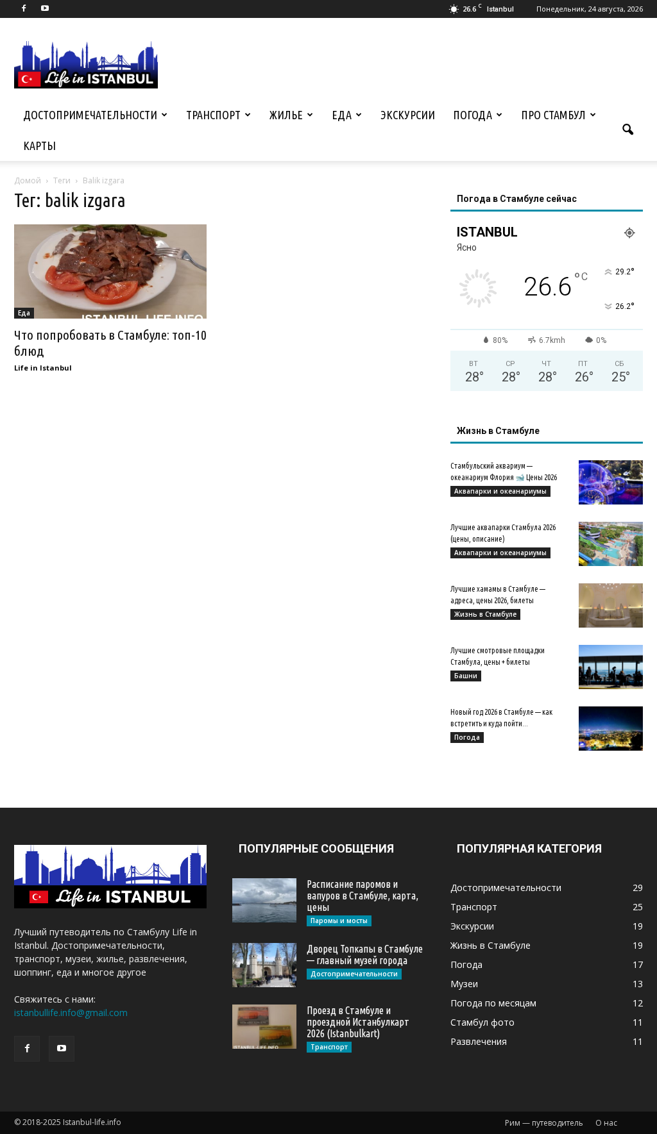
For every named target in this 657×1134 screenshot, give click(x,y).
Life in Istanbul (43, 367)
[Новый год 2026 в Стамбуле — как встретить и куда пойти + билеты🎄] (611, 728)
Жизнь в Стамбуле (485, 614)
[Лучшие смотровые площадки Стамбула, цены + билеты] (611, 667)
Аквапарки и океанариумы (500, 491)
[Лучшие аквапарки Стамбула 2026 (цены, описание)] (611, 544)
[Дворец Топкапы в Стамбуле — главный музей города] (264, 965)
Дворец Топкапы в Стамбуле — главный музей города (365, 954)
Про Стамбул (553, 114)
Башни (465, 675)
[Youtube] (45, 9)
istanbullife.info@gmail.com (71, 1012)
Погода (472, 114)
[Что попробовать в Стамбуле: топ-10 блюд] (110, 271)
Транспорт (213, 114)
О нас (606, 1122)
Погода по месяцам (493, 1003)
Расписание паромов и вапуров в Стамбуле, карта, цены (362, 895)
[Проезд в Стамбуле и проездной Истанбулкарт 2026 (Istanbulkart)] (264, 1027)
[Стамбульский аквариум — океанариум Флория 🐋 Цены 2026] (611, 482)
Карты (39, 145)
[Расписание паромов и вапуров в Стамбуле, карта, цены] (264, 900)
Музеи (464, 984)
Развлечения (478, 1041)
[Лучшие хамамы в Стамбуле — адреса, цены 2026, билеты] (611, 605)
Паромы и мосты (339, 920)
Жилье (286, 114)
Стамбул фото (482, 1022)
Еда (342, 114)
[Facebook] (23, 9)
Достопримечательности (90, 114)
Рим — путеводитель (544, 1122)
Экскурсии (407, 114)
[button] (627, 130)
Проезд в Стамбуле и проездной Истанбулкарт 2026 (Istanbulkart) (358, 1022)
